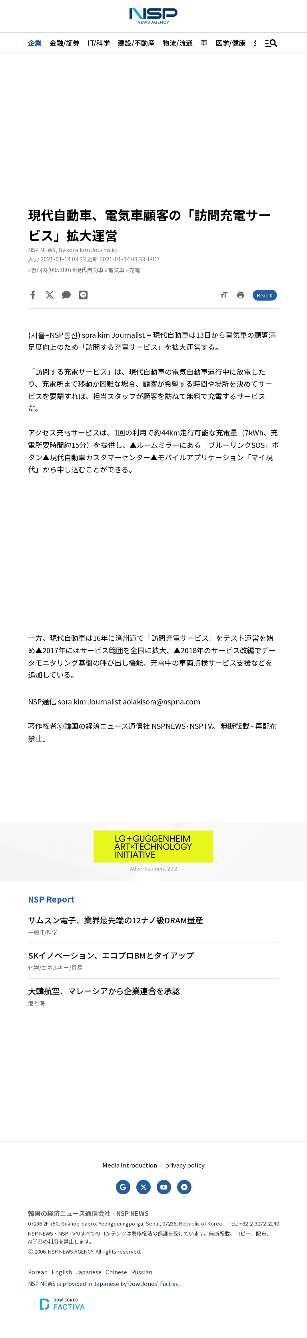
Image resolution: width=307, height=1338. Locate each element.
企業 (35, 43)
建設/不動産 (136, 43)
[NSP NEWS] (153, 16)
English (62, 1272)
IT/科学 (99, 43)
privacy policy (185, 1165)
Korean (38, 1272)
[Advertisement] (153, 128)
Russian (141, 1272)
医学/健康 (230, 43)
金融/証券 (65, 43)
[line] (83, 295)
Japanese (89, 1272)
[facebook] (33, 295)
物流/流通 (178, 43)
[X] (49, 295)
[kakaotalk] (66, 295)
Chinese (116, 1272)
